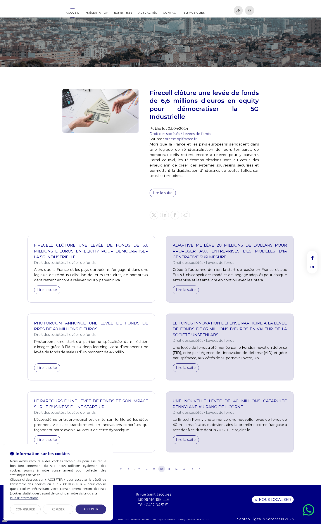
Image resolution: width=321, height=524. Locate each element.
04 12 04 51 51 (157, 505)
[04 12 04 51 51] (238, 10)
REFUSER (58, 509)
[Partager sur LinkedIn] (164, 215)
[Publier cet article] (154, 215)
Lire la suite (163, 193)
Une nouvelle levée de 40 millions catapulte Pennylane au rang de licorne (230, 404)
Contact (170, 12)
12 (176, 468)
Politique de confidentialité (193, 520)
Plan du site (122, 520)
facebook (312, 257)
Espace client (195, 12)
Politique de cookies (164, 520)
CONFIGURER (25, 509)
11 (169, 468)
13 (184, 468)
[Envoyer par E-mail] (185, 215)
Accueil (72, 12)
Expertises (123, 12)
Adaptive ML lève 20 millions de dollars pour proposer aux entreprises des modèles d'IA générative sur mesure (230, 251)
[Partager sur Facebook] (175, 215)
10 (161, 468)
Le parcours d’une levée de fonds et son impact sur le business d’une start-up (91, 404)
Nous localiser (275, 500)
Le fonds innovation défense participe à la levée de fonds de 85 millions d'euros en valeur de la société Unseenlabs (230, 329)
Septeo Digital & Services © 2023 (265, 519)
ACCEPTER (90, 509)
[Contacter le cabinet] (249, 10)
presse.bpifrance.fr (181, 139)
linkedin (312, 266)
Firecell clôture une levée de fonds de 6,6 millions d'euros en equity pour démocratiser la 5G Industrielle (91, 251)
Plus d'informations (24, 498)
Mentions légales (141, 520)
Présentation (97, 12)
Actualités (147, 12)
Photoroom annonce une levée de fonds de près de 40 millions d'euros (91, 326)
